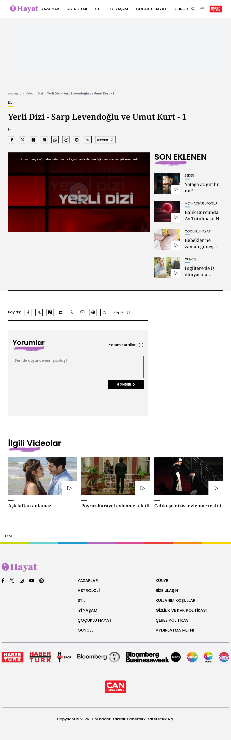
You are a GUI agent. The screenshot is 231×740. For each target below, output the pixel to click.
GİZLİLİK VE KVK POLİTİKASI (181, 610)
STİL (81, 600)
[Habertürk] (12, 657)
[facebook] (3, 580)
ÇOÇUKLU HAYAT (95, 620)
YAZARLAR (88, 580)
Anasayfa (14, 93)
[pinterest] (41, 580)
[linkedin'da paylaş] (44, 139)
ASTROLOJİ (89, 590)
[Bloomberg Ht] (98, 657)
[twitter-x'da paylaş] (22, 139)
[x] (11, 580)
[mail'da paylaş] (65, 139)
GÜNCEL (85, 630)
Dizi (40, 93)
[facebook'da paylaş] (11, 139)
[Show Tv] (192, 657)
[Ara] (193, 9)
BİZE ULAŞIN (167, 590)
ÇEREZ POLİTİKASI (172, 620)
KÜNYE (162, 580)
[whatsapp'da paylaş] (55, 139)
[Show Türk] (208, 657)
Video (30, 93)
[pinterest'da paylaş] (76, 139)
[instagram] (21, 580)
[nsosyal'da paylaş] (33, 139)
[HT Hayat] (115, 567)
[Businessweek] (153, 657)
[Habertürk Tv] (40, 657)
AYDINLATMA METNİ (175, 630)
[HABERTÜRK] (216, 9)
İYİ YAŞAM (87, 610)
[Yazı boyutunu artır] (88, 139)
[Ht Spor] (64, 657)
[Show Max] (224, 657)
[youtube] (31, 580)
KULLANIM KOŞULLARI (176, 600)
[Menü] (202, 9)
